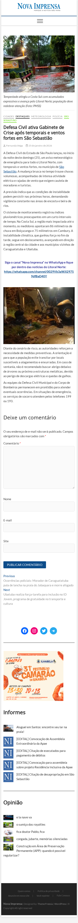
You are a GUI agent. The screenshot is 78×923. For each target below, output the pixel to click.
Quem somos (24, 891)
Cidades (8, 116)
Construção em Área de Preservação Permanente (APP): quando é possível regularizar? (34, 850)
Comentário (12, 443)
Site (6, 541)
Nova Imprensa (12, 903)
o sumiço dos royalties (30, 824)
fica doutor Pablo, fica (30, 831)
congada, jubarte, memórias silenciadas (42, 839)
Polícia (57, 116)
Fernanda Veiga (14, 145)
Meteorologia (41, 116)
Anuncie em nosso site (18, 895)
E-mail (7, 520)
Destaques (23, 116)
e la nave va (24, 817)
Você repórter (43, 895)
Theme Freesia (45, 903)
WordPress (60, 903)
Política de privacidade (49, 891)
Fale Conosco (63, 895)
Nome (7, 499)
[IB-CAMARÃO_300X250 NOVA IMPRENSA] (33, 653)
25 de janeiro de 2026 (40, 145)
